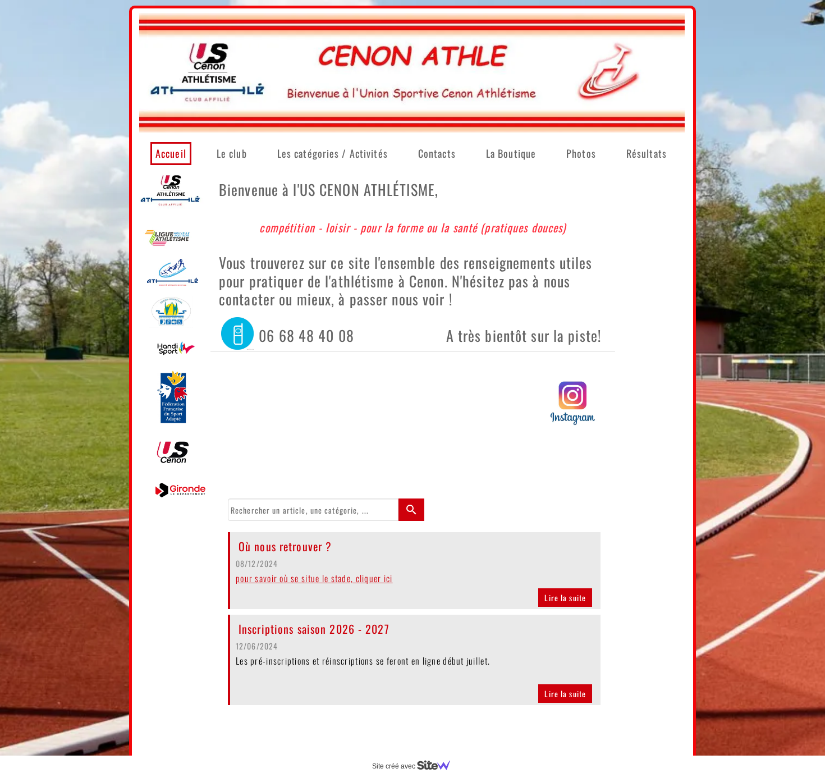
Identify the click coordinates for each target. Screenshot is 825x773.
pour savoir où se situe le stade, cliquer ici (314, 578)
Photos (581, 153)
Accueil (170, 153)
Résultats (646, 153)
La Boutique (511, 153)
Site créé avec (394, 766)
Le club (232, 153)
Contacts (437, 153)
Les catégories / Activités (332, 153)
